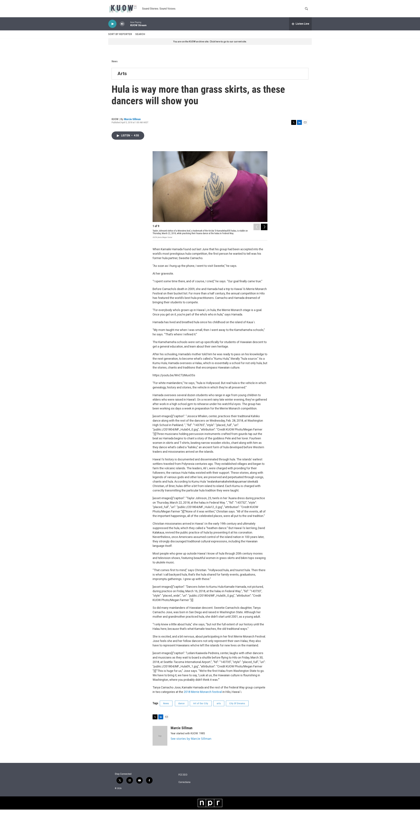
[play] (112, 24)
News (115, 61)
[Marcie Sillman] (160, 736)
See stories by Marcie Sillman (191, 739)
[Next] (264, 227)
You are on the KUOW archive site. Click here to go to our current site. (210, 41)
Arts (122, 73)
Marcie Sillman (132, 119)
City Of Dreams (237, 703)
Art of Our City (200, 703)
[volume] (122, 24)
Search (140, 34)
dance (181, 703)
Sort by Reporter (120, 34)
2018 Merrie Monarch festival (203, 692)
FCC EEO (182, 775)
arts (219, 703)
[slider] (127, 23)
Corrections (184, 782)
